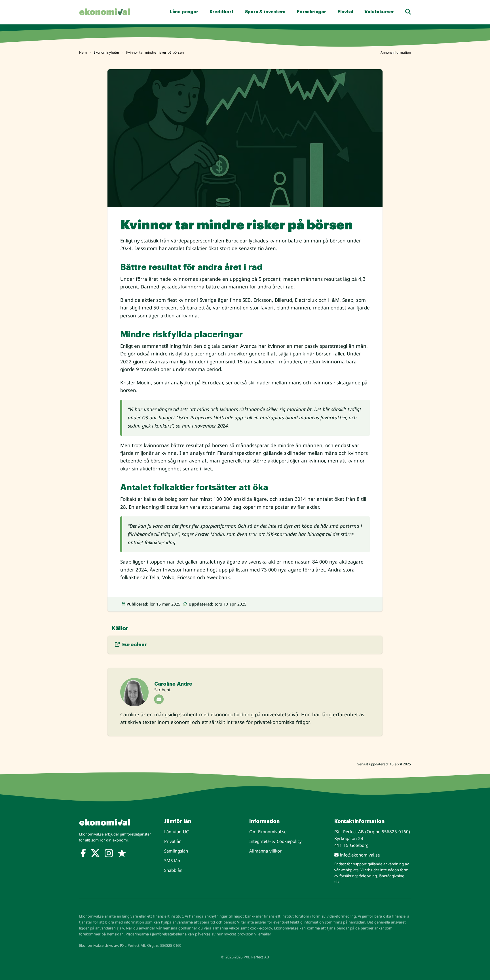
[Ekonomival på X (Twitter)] (95, 854)
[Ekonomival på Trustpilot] (121, 854)
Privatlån (172, 841)
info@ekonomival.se (359, 855)
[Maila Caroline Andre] (159, 699)
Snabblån (173, 870)
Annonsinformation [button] (396, 52)
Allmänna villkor (265, 851)
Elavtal (345, 12)
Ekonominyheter (106, 52)
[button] (408, 12)
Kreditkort (222, 12)
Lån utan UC (176, 831)
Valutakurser (379, 12)
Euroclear (134, 644)
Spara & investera (265, 12)
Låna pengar (184, 12)
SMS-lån (172, 860)
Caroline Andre (173, 683)
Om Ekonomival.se (267, 831)
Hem (83, 52)
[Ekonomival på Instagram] (109, 854)
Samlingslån (176, 851)
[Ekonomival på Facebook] (83, 854)
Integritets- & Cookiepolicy (275, 841)
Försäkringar (311, 12)
